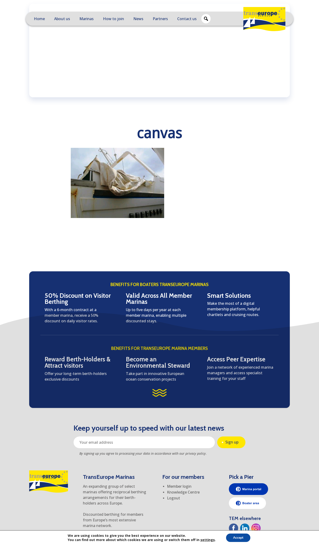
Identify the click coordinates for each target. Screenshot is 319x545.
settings (207, 540)
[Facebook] (233, 528)
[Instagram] (256, 528)
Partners (160, 18)
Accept (238, 537)
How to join (113, 18)
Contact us (187, 18)
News (138, 18)
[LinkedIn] (244, 528)
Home (39, 18)
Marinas (86, 18)
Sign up (231, 442)
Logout (173, 498)
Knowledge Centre (183, 492)
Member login (179, 486)
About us (62, 18)
